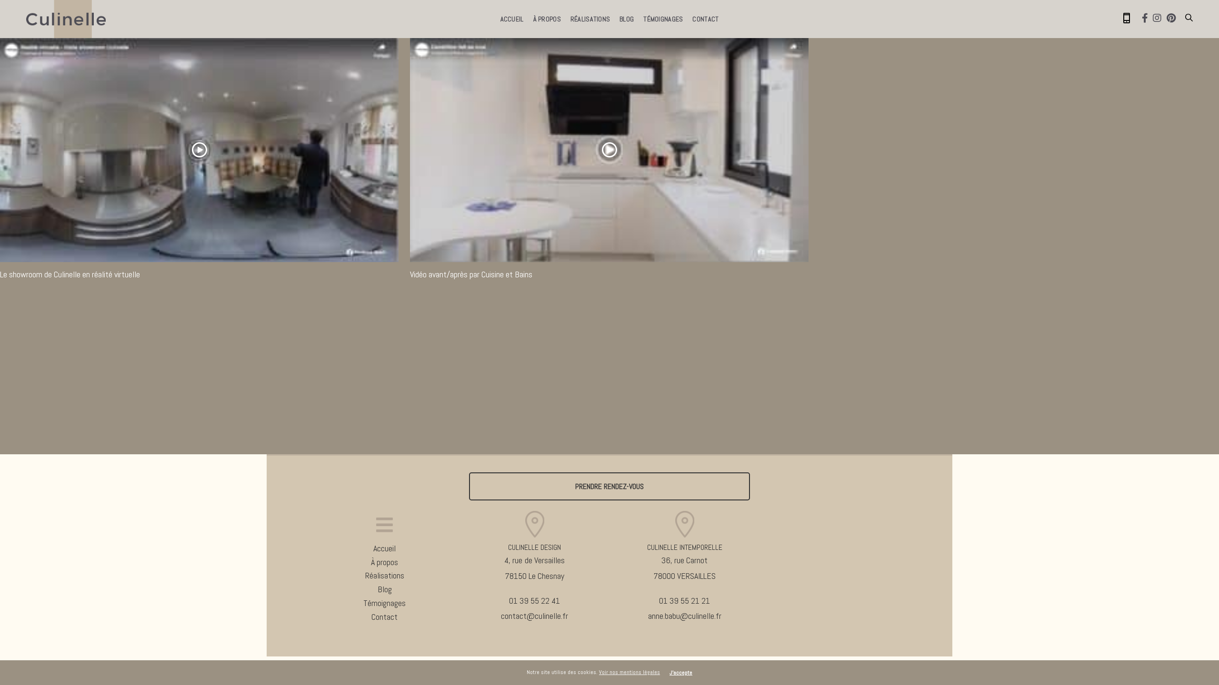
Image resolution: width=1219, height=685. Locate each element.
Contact (705, 19)
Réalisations (590, 19)
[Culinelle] (66, 19)
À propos (547, 19)
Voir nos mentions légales (629, 672)
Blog (626, 19)
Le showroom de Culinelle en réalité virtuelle (70, 274)
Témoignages (663, 19)
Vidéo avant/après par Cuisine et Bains (471, 274)
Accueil (512, 19)
